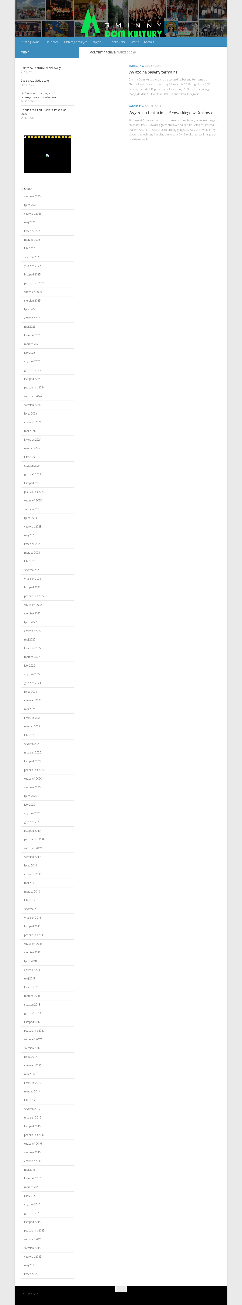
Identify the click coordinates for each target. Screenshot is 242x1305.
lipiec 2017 (30, 1056)
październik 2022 (34, 596)
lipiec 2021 (30, 691)
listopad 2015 (32, 1222)
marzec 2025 (32, 344)
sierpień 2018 (32, 952)
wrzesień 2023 (33, 500)
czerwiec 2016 (32, 1161)
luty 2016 (29, 1196)
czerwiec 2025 (32, 318)
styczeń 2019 (32, 909)
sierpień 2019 (32, 857)
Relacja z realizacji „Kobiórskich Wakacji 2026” (44, 112)
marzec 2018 (32, 996)
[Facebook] (71, 52)
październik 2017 (34, 1030)
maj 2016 (29, 1169)
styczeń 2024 (32, 465)
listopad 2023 (32, 483)
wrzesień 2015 (33, 1239)
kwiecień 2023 (32, 544)
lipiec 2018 (30, 961)
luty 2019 (29, 900)
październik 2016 (34, 1135)
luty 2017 (29, 1100)
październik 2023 (34, 492)
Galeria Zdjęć (118, 41)
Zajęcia (96, 41)
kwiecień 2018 (32, 987)
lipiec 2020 (30, 796)
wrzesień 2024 (33, 396)
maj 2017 (29, 1074)
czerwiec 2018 (32, 970)
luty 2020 (29, 804)
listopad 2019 (32, 830)
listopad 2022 (32, 587)
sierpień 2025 (32, 300)
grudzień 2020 (32, 752)
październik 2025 (34, 283)
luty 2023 (29, 561)
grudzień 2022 (32, 578)
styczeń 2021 (32, 744)
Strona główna (30, 41)
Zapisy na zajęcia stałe (35, 80)
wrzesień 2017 (33, 1039)
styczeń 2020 (32, 813)
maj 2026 (29, 222)
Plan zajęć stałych (75, 41)
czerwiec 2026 (32, 213)
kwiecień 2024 (32, 439)
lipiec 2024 (30, 413)
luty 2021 (29, 735)
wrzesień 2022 (33, 605)
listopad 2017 (32, 1022)
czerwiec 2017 (32, 1065)
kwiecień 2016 (32, 1178)
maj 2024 (29, 431)
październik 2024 (34, 387)
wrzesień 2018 (33, 943)
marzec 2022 (32, 657)
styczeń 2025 (32, 361)
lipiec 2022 (30, 622)
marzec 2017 (32, 1091)
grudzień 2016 (32, 1117)
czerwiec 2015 (32, 1256)
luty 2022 (29, 665)
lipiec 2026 (30, 205)
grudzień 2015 (32, 1213)
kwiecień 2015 (32, 1274)
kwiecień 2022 (32, 648)
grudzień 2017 (32, 1013)
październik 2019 (34, 839)
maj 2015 (29, 1265)
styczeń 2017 (32, 1109)
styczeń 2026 (32, 257)
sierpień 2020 (32, 787)
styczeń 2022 (32, 674)
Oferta (135, 41)
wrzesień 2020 (33, 778)
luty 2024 (29, 457)
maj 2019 (29, 883)
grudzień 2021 (32, 683)
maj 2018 (29, 978)
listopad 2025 (32, 274)
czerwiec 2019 (32, 874)
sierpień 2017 (32, 1048)
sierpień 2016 (32, 1152)
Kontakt (149, 41)
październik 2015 (34, 1230)
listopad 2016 (32, 1126)
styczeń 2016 (32, 1204)
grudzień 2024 (32, 370)
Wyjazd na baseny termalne (153, 72)
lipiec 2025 (30, 309)
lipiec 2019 (30, 865)
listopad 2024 (32, 379)
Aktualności (52, 41)
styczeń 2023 (32, 570)
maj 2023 (29, 535)
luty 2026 (29, 248)
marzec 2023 (32, 552)
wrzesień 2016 (33, 1143)
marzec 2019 (32, 891)
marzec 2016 (32, 1187)
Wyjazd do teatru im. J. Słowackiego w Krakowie (171, 112)
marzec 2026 (32, 239)
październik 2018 (34, 935)
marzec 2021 (32, 726)
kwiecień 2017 (32, 1083)
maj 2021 (29, 709)
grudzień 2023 (32, 474)
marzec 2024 (32, 448)
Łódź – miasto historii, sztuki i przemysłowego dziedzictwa (39, 95)
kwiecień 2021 (32, 718)
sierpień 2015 (32, 1248)
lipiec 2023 (30, 518)
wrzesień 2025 (33, 292)
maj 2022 (29, 639)
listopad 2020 (32, 761)
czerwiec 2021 (32, 700)
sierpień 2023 (32, 509)
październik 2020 (34, 770)
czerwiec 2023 (32, 526)
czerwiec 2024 (32, 422)
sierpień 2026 (32, 196)
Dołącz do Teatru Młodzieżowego (41, 68)
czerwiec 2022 (32, 631)
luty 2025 (29, 352)
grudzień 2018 (32, 917)
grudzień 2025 (32, 266)
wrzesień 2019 (33, 848)
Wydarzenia (136, 66)
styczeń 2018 (32, 1004)
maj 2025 (29, 326)
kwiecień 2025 (32, 335)
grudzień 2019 (32, 822)
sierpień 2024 (32, 405)
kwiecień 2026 (32, 231)
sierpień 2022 (32, 613)
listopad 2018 (32, 926)
